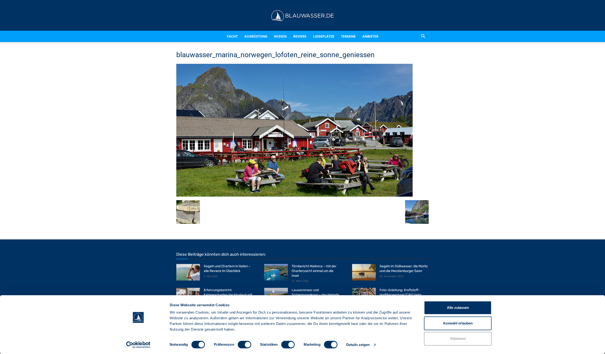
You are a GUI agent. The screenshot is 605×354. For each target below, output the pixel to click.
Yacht (222, 36)
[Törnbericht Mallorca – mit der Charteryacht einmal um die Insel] (276, 272)
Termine (354, 36)
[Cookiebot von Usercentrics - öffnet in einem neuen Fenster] (138, 344)
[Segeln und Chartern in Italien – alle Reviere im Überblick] (188, 272)
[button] (423, 36)
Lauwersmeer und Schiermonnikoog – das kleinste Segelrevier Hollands (315, 295)
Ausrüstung (249, 36)
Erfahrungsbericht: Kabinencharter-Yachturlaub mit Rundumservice (228, 295)
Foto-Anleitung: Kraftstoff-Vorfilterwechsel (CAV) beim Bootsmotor (400, 295)
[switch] (244, 344)
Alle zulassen (458, 308)
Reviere (302, 36)
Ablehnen (458, 339)
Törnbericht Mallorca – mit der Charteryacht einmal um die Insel (314, 271)
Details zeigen (358, 345)
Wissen (278, 36)
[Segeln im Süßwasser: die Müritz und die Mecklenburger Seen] (364, 272)
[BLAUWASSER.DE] (302, 15)
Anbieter (376, 36)
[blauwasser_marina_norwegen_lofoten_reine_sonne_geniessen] (294, 195)
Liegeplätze (330, 36)
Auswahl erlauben (458, 323)
